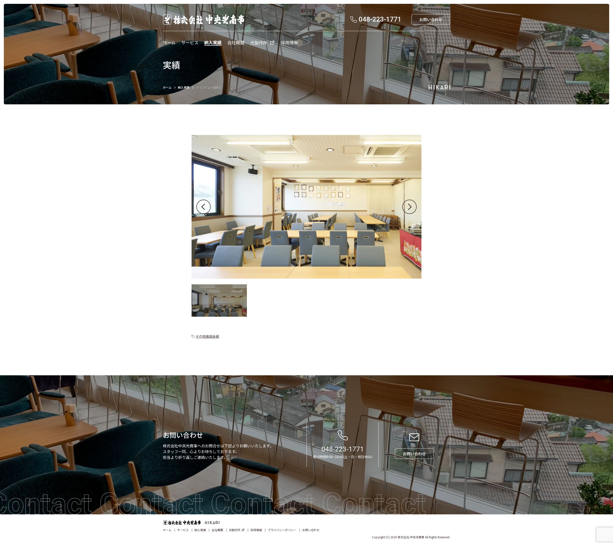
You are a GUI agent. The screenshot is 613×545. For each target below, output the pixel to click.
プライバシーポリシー (282, 530)
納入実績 (183, 87)
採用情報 (256, 530)
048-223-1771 (342, 449)
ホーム (167, 87)
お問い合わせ (310, 530)
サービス (183, 530)
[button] (203, 207)
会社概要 (217, 530)
